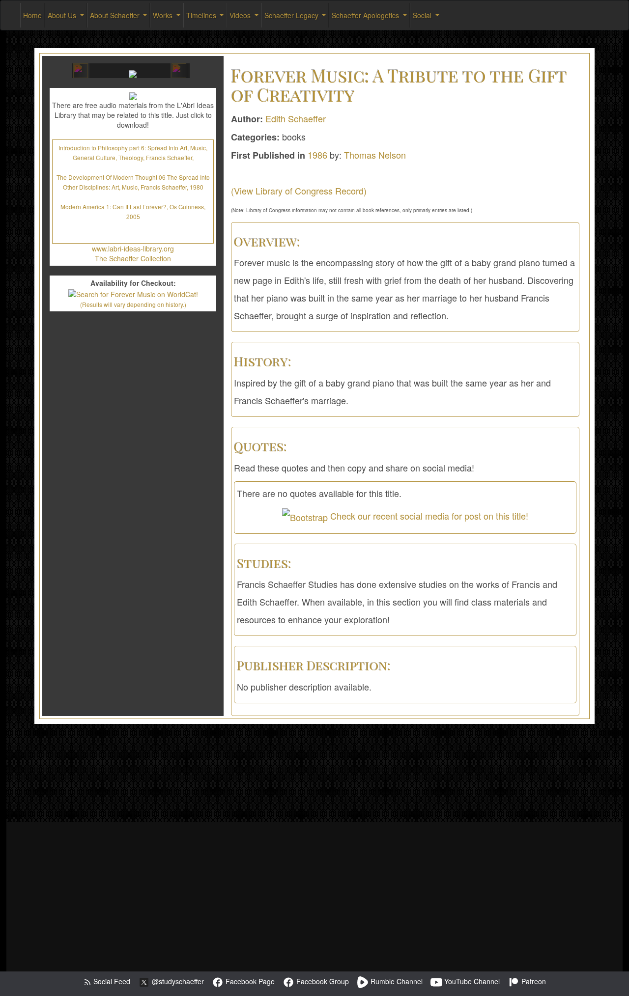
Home (32, 15)
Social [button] (423, 15)
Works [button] (163, 15)
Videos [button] (241, 15)
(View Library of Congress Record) (299, 190)
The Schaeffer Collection (133, 258)
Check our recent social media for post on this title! (428, 515)
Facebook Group (321, 981)
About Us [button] (63, 15)
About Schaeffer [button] (116, 15)
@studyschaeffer (177, 981)
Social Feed (110, 981)
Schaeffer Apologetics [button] (366, 15)
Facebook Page (249, 981)
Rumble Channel (396, 981)
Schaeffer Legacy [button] (292, 15)
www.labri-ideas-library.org (133, 248)
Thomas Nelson (375, 154)
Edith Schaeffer (295, 118)
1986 (317, 154)
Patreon (532, 981)
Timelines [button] (202, 15)
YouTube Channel (471, 981)
